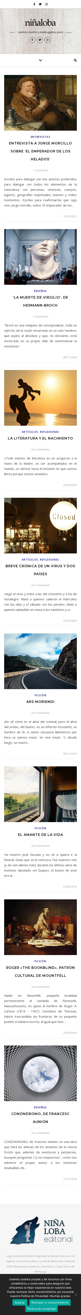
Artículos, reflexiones (40, 432)
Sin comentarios (40, 449)
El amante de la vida (40, 835)
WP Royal (40, 1272)
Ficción (41, 695)
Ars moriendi (40, 702)
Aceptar (20, 1302)
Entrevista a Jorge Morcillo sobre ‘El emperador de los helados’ (40, 151)
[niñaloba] (40, 23)
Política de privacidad (41, 1308)
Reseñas (40, 291)
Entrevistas (40, 137)
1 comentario (40, 170)
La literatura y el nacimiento (40, 438)
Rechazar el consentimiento (50, 1302)
